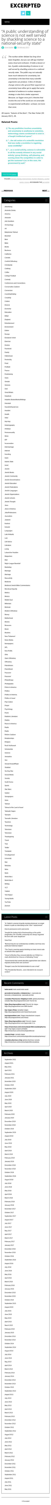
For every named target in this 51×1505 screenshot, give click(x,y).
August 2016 (9, 1263)
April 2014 (8, 1365)
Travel (7, 840)
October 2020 (9, 1085)
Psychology (9, 709)
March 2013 (9, 1413)
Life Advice (8, 542)
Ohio (6, 654)
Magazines (8, 556)
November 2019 (10, 1125)
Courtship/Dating (10, 294)
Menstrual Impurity (11, 589)
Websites (8, 866)
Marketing (8, 567)
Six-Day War (9, 771)
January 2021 (9, 1078)
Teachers (8, 822)
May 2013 (8, 1405)
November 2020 (10, 1081)
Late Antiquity (9, 534)
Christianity (8, 265)
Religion (7, 742)
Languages (8, 531)
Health (7, 414)
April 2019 (8, 1151)
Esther (7, 330)
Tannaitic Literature (11, 818)
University (8, 858)
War (6, 862)
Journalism (8, 516)
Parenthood (9, 669)
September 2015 (10, 1303)
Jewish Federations (11, 487)
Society (7, 778)
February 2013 (10, 1416)
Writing (7, 884)
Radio (7, 727)
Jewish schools (10, 498)
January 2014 (9, 1376)
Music (7, 629)
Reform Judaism (10, 735)
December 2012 (10, 1420)
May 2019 (8, 1147)
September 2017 (10, 1216)
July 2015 (8, 1311)
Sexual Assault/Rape (12, 764)
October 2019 (9, 1129)
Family (7, 352)
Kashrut (7, 523)
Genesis (7, 385)
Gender (7, 381)
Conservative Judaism (12, 287)
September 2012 (10, 1431)
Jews (6, 505)
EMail (7, 316)
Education (8, 312)
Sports (7, 785)
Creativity (8, 298)
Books (7, 247)
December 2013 (10, 1380)
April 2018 (8, 1194)
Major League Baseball (12, 563)
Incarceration (9, 443)
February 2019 (10, 1158)
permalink (45, 182)
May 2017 (8, 1231)
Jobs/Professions (10, 512)
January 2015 (9, 1332)
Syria (6, 800)
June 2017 (8, 1227)
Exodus (7, 345)
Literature (8, 545)
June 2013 (8, 1402)
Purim (7, 713)
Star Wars (8, 789)
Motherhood (9, 618)
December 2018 (10, 1165)
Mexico (7, 596)
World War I (9, 877)
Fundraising (9, 374)
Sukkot (7, 793)
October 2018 (9, 1172)
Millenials (8, 603)
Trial (6, 844)
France (7, 370)
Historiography (10, 425)
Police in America (10, 687)
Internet (7, 451)
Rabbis (7, 720)
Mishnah (8, 607)
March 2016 (9, 1282)
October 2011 (9, 1471)
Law (6, 538)
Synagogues (9, 796)
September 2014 (10, 1347)
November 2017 (10, 1209)
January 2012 (9, 1460)
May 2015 (8, 1318)
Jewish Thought (10, 501)
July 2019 (8, 1140)
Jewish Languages (11, 491)
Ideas (6, 436)
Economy (8, 309)
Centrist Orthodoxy (11, 261)
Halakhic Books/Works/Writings (15, 399)
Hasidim (7, 410)
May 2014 (8, 1362)
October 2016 (9, 1256)
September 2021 (10, 1059)
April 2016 (8, 1278)
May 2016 (8, 1274)
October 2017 (9, 1212)
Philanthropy (9, 680)
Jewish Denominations (12, 480)
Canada (7, 258)
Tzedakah (8, 851)
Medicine (8, 582)
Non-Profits (8, 651)
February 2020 (10, 1114)
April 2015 (8, 1322)
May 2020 (8, 1103)
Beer (6, 239)
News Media (9, 640)
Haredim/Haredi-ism (11, 407)
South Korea (9, 782)
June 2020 (8, 1099)
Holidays (8, 429)
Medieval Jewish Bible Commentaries (17, 585)
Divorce (7, 305)
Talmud (7, 804)
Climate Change (16, 179)
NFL (6, 647)
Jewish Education (11, 483)
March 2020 (9, 1110)
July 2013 (8, 1398)
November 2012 (10, 1424)
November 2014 (10, 1340)
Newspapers (9, 643)
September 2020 (10, 1089)
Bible (6, 243)
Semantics (8, 756)
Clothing (7, 268)
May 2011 (8, 1489)
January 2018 (9, 1205)
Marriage (8, 571)
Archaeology (9, 225)
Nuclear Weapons (38, 179)
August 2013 (9, 1394)
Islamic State (9, 461)
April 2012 (8, 1449)
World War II (9, 880)
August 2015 (9, 1307)
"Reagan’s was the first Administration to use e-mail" (22, 966)
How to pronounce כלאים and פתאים (17, 929)
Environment (26, 179)
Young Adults (9, 898)
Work (6, 873)
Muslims (7, 633)
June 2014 (8, 1358)
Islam (6, 458)
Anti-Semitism (9, 221)
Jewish (7, 469)
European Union (10, 338)
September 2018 (10, 1176)
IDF (6, 440)
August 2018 (9, 1180)
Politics (7, 691)
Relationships (9, 738)
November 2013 (10, 1384)
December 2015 (10, 1292)
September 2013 (10, 1391)
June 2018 (8, 1187)
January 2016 (9, 1289)
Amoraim (8, 218)
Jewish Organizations (12, 494)
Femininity (8, 360)
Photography (9, 684)
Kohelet (7, 527)
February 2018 (10, 1201)
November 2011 (10, 1467)
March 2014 (9, 1369)
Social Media (9, 775)
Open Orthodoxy (10, 658)
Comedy (7, 279)
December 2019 (10, 1121)
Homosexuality (10, 432)
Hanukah (8, 403)
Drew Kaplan (9, 47)
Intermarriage (9, 447)
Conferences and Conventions (15, 283)
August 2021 (9, 1063)
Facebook (8, 349)
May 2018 (8, 1190)
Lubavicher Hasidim (11, 552)
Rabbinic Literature (11, 716)
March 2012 (9, 1453)
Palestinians (9, 665)
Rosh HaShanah (10, 745)
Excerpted (25, 5)
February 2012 (10, 1456)
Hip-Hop (7, 421)
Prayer (7, 705)
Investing (8, 454)
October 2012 (9, 1427)
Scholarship (9, 749)
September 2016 (10, 1260)
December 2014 (10, 1336)
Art (6, 228)
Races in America (10, 724)
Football (7, 367)
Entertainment (9, 323)
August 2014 (9, 1351)
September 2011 (10, 1474)
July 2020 (8, 1096)
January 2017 (9, 1245)
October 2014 (9, 1343)
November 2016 (10, 1252)
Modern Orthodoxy (11, 611)
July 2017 (8, 1223)
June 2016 (8, 1271)
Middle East (9, 600)
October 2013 (9, 1387)
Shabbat (7, 767)
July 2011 (8, 1482)
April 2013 (8, 1409)
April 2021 (8, 1070)
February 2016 (10, 1285)
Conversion (9, 290)
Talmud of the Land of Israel (14, 807)
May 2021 (8, 1067)
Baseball (8, 236)
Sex (6, 760)
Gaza (6, 378)
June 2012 (8, 1442)
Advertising (8, 207)
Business (8, 250)
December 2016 (10, 1249)
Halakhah (8, 396)
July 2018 (8, 1183)
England (7, 319)
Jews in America (10, 509)
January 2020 (9, 1118)
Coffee (7, 272)
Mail (6, 560)
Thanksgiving (9, 837)
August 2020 (9, 1092)
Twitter (23, 13)
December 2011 (10, 1464)
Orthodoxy (8, 662)
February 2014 (10, 1373)
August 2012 (9, 1434)
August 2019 (9, 1136)
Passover (8, 673)
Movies (7, 622)
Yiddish (7, 891)
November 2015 (10, 1296)
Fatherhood (9, 356)
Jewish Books (9, 472)
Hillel (6, 418)
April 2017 (8, 1234)
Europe (7, 334)
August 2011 (9, 1478)
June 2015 (8, 1314)
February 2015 (10, 1329)
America (7, 214)
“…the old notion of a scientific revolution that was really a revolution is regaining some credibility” (26, 143)
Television (8, 829)
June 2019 (8, 1143)
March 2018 (9, 1198)
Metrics (7, 593)
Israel (6, 465)
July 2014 (8, 1354)
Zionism (7, 906)
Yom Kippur (9, 895)
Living (7, 549)
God (6, 389)
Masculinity (8, 578)
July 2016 (8, 1267)
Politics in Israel (10, 698)
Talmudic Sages (10, 811)
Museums (8, 625)
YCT (6, 887)
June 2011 (8, 1485)
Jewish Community (11, 476)
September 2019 (10, 1132)
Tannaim (8, 815)
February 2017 (10, 1241)
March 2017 (9, 1238)
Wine (6, 869)
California (8, 254)
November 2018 (10, 1169)
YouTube (8, 902)
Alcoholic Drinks (10, 210)
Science (13, 174)
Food (6, 363)
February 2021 (10, 1074)
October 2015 (9, 1300)
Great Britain (9, 392)
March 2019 (9, 1154)
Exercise (8, 341)
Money (7, 614)
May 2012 (8, 1445)
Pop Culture (9, 702)
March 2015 (9, 1325)
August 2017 (9, 1220)
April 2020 (8, 1107)
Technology (9, 826)
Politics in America (11, 695)
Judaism (7, 520)
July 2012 (8, 1438)
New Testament (10, 636)
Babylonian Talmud (11, 232)
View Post (8, 940)
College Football (10, 276)
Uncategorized (10, 855)
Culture (7, 301)
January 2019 (9, 1161)
